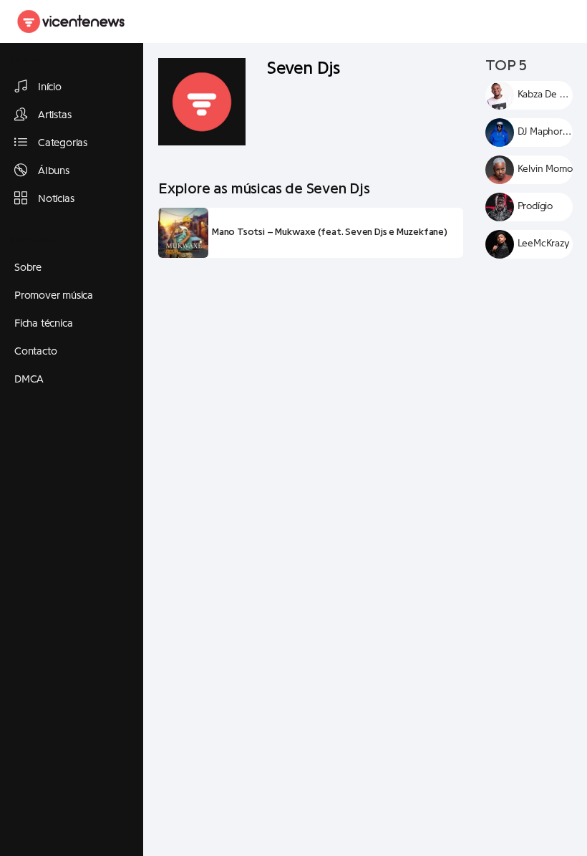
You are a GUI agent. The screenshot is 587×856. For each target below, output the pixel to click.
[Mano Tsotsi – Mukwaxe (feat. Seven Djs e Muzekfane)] (183, 233)
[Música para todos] (71, 21)
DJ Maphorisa (545, 132)
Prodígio (535, 206)
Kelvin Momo (545, 169)
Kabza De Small (545, 95)
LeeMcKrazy (544, 244)
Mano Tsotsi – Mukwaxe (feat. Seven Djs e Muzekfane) (329, 232)
